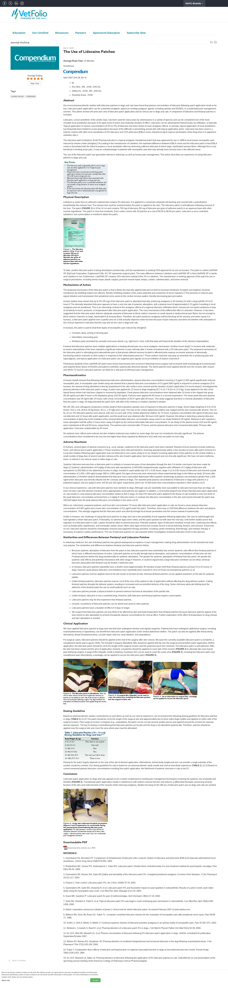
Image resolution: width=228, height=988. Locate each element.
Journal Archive (17, 96)
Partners (80, 32)
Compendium (30, 96)
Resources (61, 32)
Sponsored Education (106, 32)
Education (19, 32)
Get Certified (40, 32)
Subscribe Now (136, 32)
